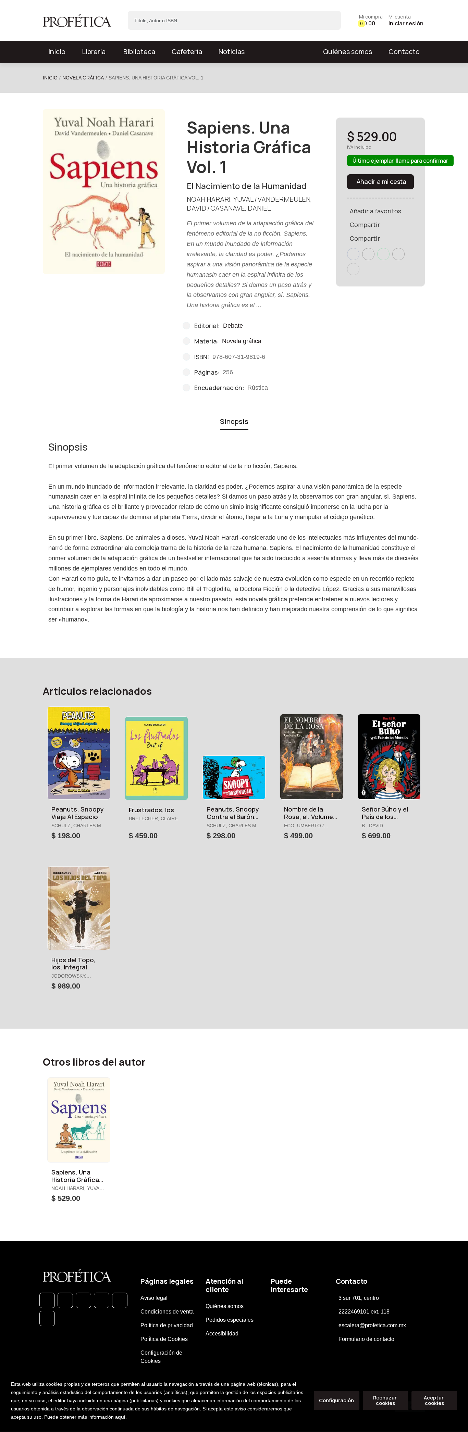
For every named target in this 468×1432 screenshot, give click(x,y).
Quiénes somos (347, 51)
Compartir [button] (365, 225)
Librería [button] (94, 51)
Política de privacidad (166, 1325)
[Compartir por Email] (398, 254)
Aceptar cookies (434, 1400)
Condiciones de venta (167, 1312)
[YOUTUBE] (47, 1318)
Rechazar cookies (385, 1400)
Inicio (50, 77)
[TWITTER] (83, 1300)
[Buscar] (330, 20)
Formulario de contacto (366, 1339)
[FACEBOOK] (65, 1300)
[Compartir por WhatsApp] (383, 254)
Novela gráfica (83, 77)
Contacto (404, 51)
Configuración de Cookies (161, 1357)
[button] (370, 20)
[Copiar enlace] (353, 269)
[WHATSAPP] (47, 1300)
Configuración (336, 1400)
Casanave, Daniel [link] (240, 208)
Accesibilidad (222, 1333)
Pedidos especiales (230, 1320)
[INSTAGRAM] (101, 1300)
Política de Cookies (164, 1339)
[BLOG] (119, 1300)
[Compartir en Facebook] (353, 254)
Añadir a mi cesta (381, 181)
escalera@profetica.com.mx (372, 1325)
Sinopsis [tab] (234, 421)
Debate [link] (233, 325)
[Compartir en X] (368, 254)
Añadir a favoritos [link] (375, 211)
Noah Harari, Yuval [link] (220, 199)
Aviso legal (154, 1298)
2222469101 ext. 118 (364, 1312)
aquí (120, 1417)
